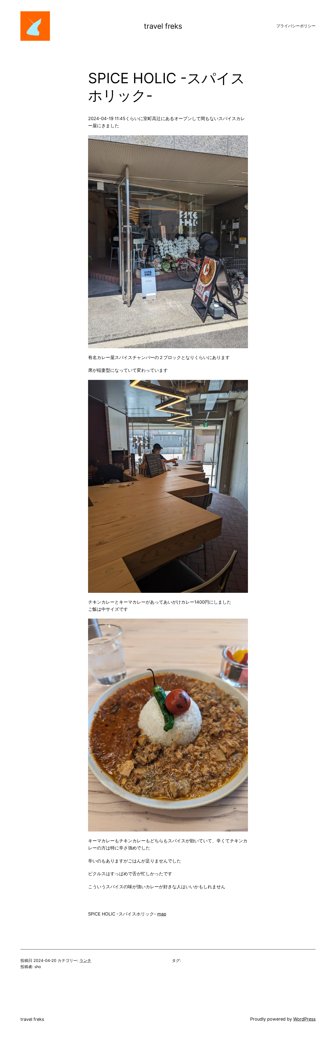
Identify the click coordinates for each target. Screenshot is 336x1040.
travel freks (163, 26)
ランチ (85, 960)
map (161, 913)
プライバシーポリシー (296, 25)
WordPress (304, 1019)
